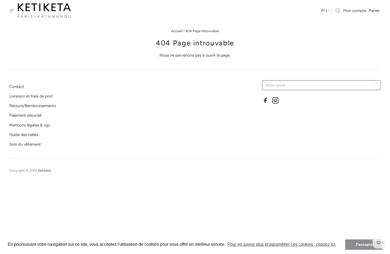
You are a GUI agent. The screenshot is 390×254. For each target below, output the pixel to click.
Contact (16, 86)
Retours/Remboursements (32, 105)
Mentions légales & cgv (29, 125)
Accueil (177, 31)
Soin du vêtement (25, 144)
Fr (323, 10)
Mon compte (354, 10)
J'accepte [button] (363, 244)
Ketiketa (44, 170)
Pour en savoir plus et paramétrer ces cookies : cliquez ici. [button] (281, 244)
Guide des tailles (23, 134)
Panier (375, 10)
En (330, 10)
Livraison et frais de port (31, 96)
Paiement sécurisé (25, 115)
